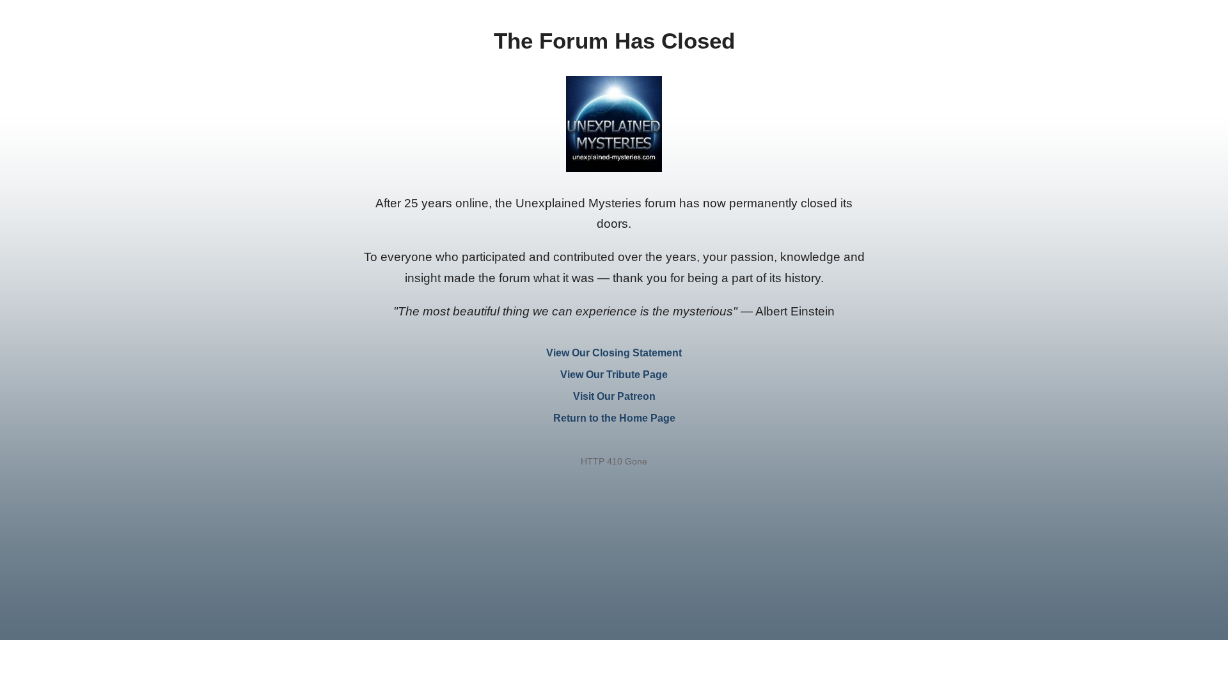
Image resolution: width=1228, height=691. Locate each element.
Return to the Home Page (614, 418)
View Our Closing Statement (614, 352)
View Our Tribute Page (614, 374)
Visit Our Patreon (614, 396)
